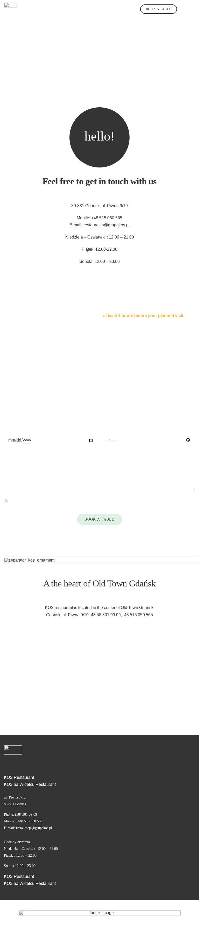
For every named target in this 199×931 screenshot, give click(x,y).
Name (11, 368)
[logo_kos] (10, 4)
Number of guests (119, 398)
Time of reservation (120, 428)
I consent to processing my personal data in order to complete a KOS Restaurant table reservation (98, 501)
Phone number (116, 368)
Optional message (20, 458)
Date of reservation (22, 428)
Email (10, 398)
